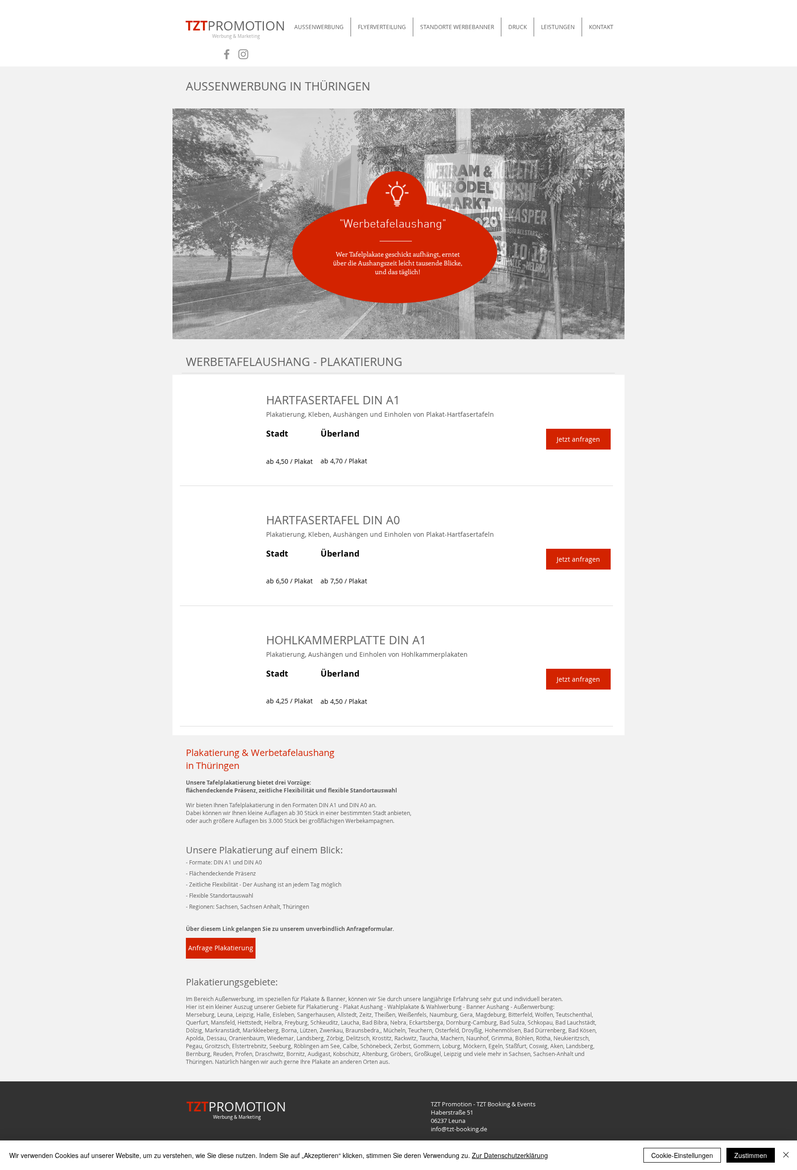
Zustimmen (750, 1155)
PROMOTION (246, 25)
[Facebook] (226, 54)
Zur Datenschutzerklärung (510, 1155)
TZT (196, 26)
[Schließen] (785, 1155)
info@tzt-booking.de (459, 1129)
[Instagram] (243, 54)
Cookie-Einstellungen (682, 1155)
